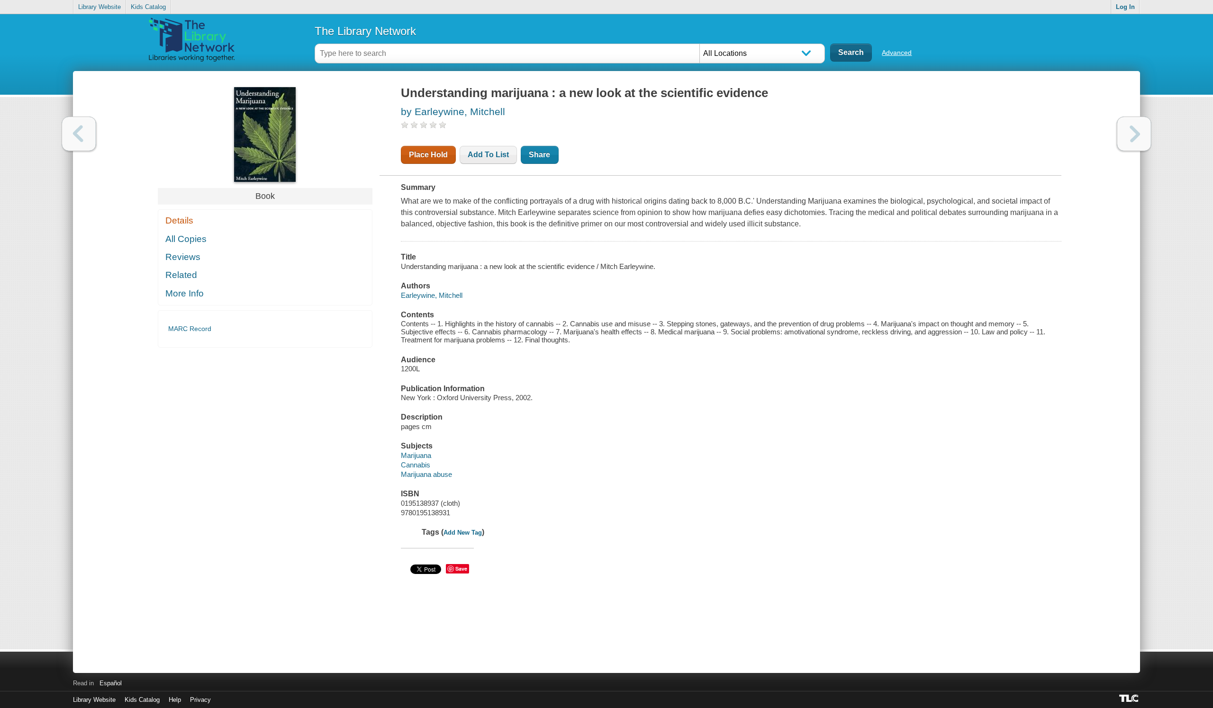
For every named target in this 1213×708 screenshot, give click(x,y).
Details (179, 220)
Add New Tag (463, 532)
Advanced (897, 52)
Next (1134, 134)
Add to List (488, 155)
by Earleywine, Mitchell (453, 111)
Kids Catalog (148, 6)
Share (539, 155)
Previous (79, 134)
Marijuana (416, 455)
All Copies (186, 239)
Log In (1125, 6)
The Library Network (365, 31)
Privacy (200, 699)
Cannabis (415, 465)
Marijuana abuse (426, 474)
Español (111, 683)
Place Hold (428, 155)
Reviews (182, 257)
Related (181, 275)
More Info (184, 293)
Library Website (99, 6)
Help (175, 699)
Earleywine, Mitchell (431, 295)
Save (461, 568)
